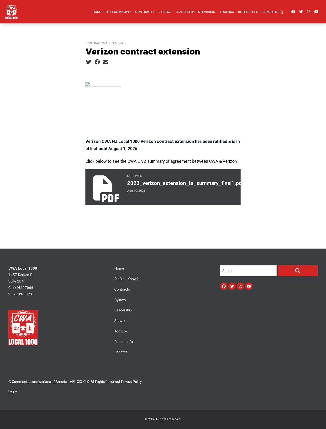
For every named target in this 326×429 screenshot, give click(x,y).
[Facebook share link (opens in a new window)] (97, 62)
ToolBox (226, 12)
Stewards (206, 12)
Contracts (145, 12)
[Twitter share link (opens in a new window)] (88, 62)
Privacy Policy (131, 382)
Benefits (270, 12)
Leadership (185, 12)
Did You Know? (118, 12)
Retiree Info (248, 12)
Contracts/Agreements (105, 43)
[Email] (105, 62)
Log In (12, 391)
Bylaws (165, 12)
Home (97, 12)
